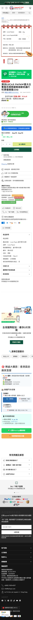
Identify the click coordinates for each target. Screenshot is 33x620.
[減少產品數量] (3, 144)
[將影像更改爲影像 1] (4, 61)
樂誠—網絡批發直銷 (14, 611)
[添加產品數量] (9, 144)
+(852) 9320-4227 (10, 585)
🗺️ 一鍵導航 (9, 399)
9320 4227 (14, 421)
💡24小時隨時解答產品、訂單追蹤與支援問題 (16, 128)
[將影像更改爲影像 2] (10, 61)
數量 (2, 140)
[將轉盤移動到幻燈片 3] (17, 492)
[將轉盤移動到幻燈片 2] (15, 492)
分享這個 (7, 228)
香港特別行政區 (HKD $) (11, 608)
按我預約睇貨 (18, 199)
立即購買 (16, 149)
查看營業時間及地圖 (17, 195)
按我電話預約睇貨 (19, 197)
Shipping (4, 164)
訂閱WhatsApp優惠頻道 (9, 202)
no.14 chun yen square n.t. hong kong (15, 592)
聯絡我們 (14, 177)
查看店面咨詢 (7, 160)
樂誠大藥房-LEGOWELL (12, 92)
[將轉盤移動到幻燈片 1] (14, 492)
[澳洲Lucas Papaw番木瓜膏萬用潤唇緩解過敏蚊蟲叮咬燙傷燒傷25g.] (16, 40)
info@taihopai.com (9, 589)
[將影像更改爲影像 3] (16, 61)
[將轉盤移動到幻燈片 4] (18, 492)
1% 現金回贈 (17, 74)
